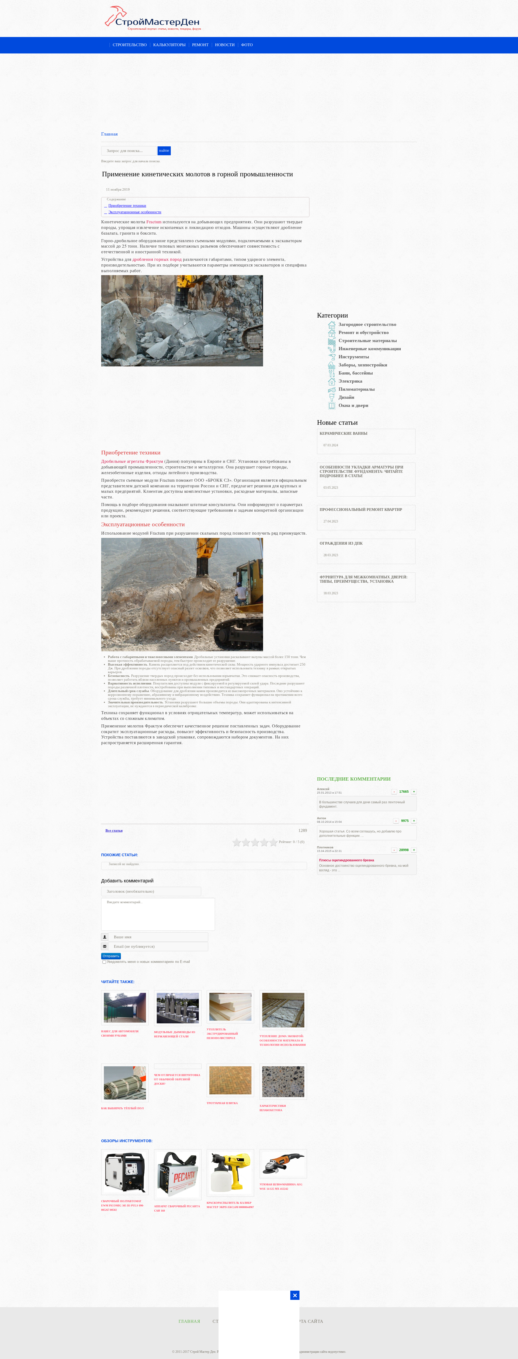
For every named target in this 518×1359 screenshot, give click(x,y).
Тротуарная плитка (222, 1103)
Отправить (111, 956)
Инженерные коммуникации (370, 348)
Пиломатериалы (357, 389)
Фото (247, 45)
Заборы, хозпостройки (363, 364)
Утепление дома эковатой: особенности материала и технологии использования (283, 1040)
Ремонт (200, 45)
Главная (109, 134)
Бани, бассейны (356, 373)
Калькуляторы (169, 45)
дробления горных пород (157, 259)
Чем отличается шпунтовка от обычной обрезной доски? (177, 1079)
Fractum (154, 221)
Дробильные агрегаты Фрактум (132, 461)
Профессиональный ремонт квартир (361, 510)
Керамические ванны (343, 433)
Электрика (350, 381)
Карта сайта (307, 1321)
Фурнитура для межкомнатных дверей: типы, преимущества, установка (364, 579)
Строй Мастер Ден (202, 1352)
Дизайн (346, 397)
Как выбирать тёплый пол (122, 1108)
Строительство (130, 45)
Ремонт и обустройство (364, 332)
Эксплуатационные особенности (134, 212)
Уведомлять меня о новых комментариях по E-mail (148, 962)
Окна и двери (353, 405)
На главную (103, 45)
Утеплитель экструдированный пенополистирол (222, 1034)
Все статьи (113, 830)
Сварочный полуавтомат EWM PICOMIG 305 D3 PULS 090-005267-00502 (122, 1205)
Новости (225, 45)
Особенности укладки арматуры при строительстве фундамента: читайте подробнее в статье (361, 471)
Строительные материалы (368, 340)
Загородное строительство (367, 324)
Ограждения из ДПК (341, 543)
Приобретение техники (127, 206)
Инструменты (354, 356)
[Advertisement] (259, 91)
